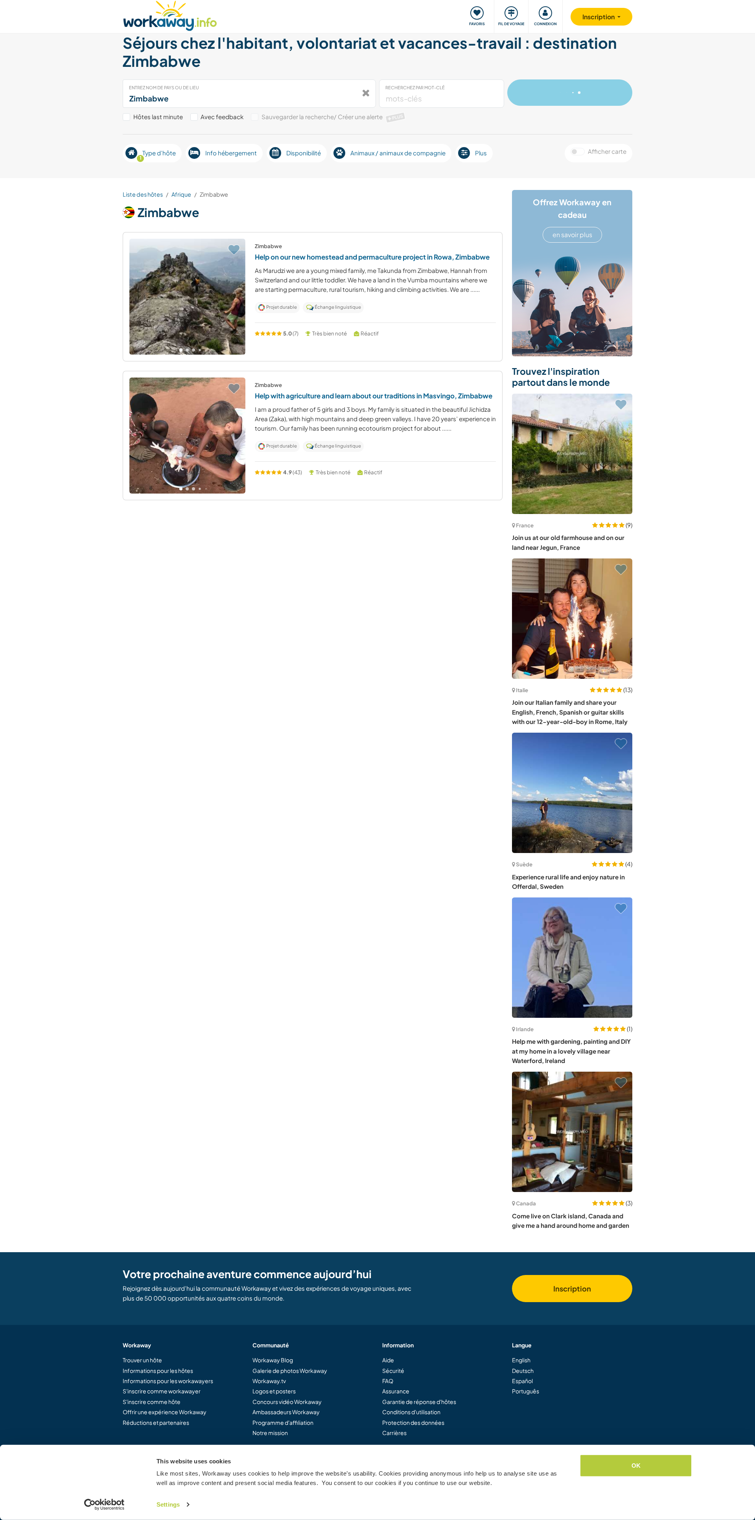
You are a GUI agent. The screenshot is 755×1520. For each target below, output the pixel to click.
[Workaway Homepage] (170, 14)
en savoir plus (572, 234)
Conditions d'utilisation (411, 1411)
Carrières (394, 1432)
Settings (168, 1504)
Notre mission (270, 1432)
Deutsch (523, 1370)
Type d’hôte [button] (158, 155)
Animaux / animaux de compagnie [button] (398, 153)
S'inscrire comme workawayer (162, 1391)
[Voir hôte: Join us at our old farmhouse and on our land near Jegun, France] (572, 454)
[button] (180, 350)
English (521, 1359)
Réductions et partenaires (156, 1422)
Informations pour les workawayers (168, 1380)
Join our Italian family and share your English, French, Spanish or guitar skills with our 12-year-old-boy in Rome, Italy (570, 711)
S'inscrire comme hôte (151, 1401)
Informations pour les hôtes (158, 1370)
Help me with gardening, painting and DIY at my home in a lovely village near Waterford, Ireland (571, 1050)
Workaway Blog (272, 1359)
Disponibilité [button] (303, 153)
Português (525, 1391)
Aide (388, 1359)
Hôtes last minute (158, 116)
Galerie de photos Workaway (289, 1370)
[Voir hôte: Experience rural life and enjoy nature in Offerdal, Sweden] (572, 793)
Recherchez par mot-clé (415, 87)
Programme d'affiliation (282, 1422)
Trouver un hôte (142, 1359)
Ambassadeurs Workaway (286, 1411)
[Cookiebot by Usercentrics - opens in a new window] (104, 1505)
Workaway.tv (269, 1380)
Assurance (395, 1391)
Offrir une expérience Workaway (164, 1411)
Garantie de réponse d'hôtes (419, 1401)
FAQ (387, 1380)
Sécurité (393, 1370)
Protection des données (413, 1422)
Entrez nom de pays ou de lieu (164, 87)
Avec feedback (222, 116)
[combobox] (249, 93)
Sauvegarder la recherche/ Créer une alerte (332, 116)
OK (636, 1465)
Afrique (181, 194)
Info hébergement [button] (231, 153)
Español (522, 1380)
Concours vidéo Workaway (287, 1401)
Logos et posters (274, 1391)
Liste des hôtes (143, 194)
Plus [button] (481, 153)
